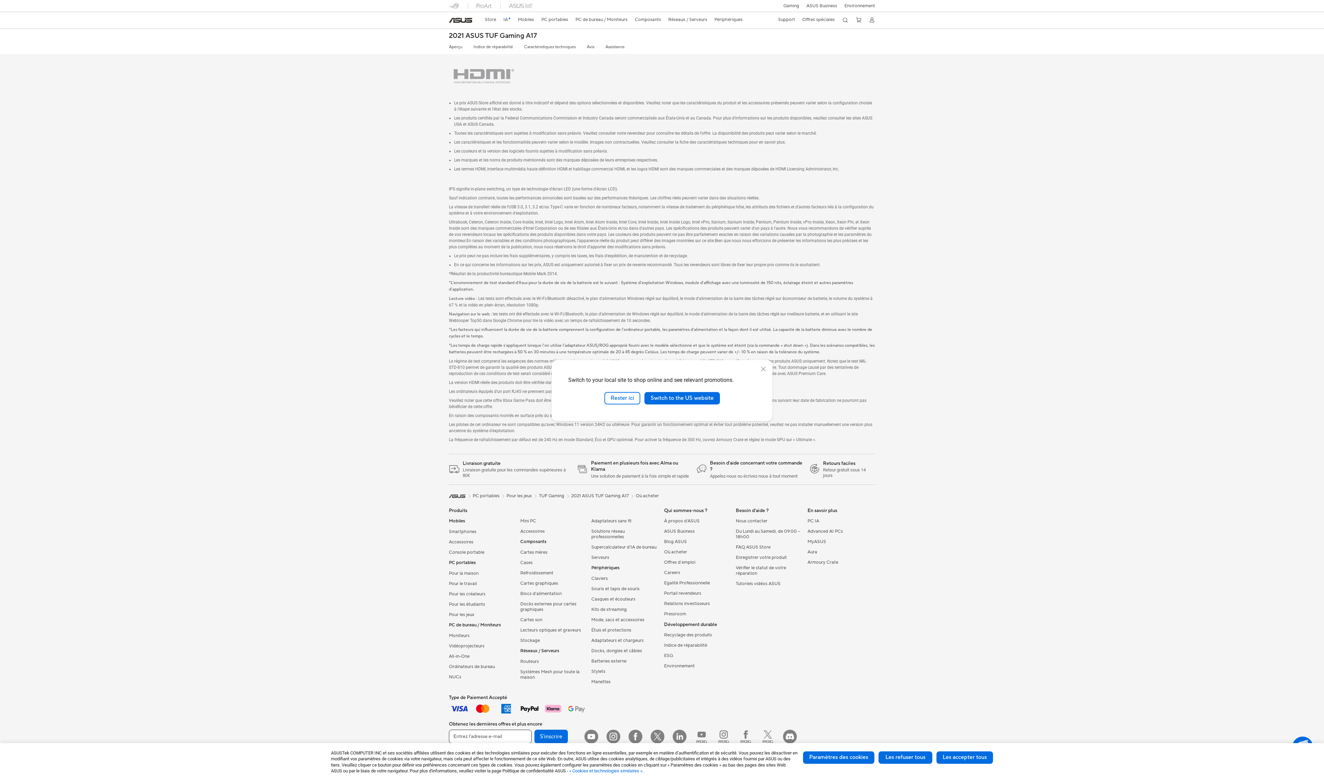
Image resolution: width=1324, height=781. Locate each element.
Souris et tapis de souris (615, 589)
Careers (672, 572)
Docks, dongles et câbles (616, 651)
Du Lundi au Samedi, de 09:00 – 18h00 (768, 534)
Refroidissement (536, 573)
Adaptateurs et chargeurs (617, 640)
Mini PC (528, 521)
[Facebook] (635, 736)
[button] (791, 6)
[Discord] (790, 736)
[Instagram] (613, 736)
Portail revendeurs (682, 593)
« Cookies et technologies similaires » (605, 770)
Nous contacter (752, 521)
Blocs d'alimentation (541, 593)
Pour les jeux (461, 614)
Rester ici (622, 398)
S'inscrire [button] (551, 736)
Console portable (466, 552)
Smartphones (463, 531)
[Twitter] (657, 736)
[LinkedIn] (679, 736)
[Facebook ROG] (746, 736)
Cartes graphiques (539, 583)
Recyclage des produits (688, 635)
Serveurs (600, 557)
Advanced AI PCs (825, 531)
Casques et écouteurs (613, 599)
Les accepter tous (965, 757)
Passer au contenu (453, 21)
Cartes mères (534, 552)
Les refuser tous (905, 757)
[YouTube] (591, 736)
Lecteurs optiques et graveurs (550, 630)
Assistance (615, 47)
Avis (590, 47)
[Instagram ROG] (724, 736)
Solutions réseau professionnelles (608, 534)
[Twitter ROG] (768, 736)
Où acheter (647, 496)
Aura (812, 552)
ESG (668, 655)
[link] (460, 20)
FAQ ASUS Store (753, 547)
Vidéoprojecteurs (466, 646)
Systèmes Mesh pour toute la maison (550, 674)
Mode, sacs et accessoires (617, 620)
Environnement (859, 6)
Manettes (601, 682)
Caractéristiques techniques (550, 47)
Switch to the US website (682, 398)
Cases (526, 562)
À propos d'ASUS (682, 521)
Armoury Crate (823, 562)
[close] (763, 369)
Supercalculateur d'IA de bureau (623, 547)
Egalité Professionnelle (687, 583)
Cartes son (531, 620)
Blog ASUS (675, 541)
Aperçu (455, 47)
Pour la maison (464, 573)
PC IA (813, 521)
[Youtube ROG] (702, 736)
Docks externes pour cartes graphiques (548, 606)
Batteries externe (608, 661)
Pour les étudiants (467, 604)
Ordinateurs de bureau (472, 666)
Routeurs (529, 661)
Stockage (530, 640)
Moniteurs (459, 635)
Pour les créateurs (467, 594)
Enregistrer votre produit (761, 557)
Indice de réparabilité (493, 47)
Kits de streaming (609, 609)
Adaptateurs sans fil (611, 521)
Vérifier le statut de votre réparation (761, 570)
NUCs (455, 677)
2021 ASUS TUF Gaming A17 (493, 36)
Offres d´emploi (679, 562)
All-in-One (459, 656)
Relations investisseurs (687, 603)
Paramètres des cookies (838, 757)
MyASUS (817, 541)
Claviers (599, 578)
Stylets (598, 671)
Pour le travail (463, 583)
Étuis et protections (611, 630)
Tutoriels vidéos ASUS (758, 583)
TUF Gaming (551, 496)
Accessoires (461, 542)
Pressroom (675, 614)
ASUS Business (821, 6)
